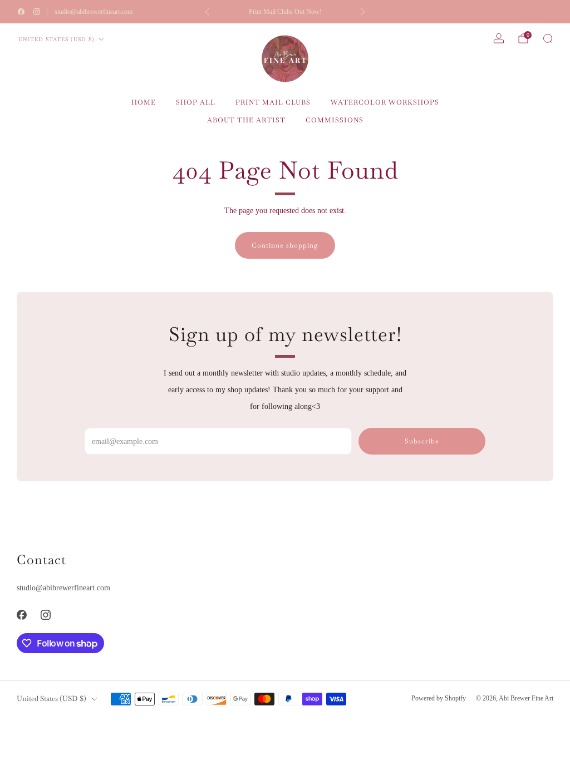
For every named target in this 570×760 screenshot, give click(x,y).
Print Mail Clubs (273, 102)
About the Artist (246, 120)
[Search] (547, 38)
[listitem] (285, 12)
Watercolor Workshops (385, 102)
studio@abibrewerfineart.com (93, 12)
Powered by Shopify (438, 698)
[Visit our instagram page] (37, 11)
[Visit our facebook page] (21, 11)
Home (143, 102)
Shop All (195, 102)
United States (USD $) (56, 39)
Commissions (334, 120)
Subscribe (422, 441)
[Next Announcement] (363, 11)
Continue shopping (285, 245)
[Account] (498, 38)
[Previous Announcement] (207, 11)
